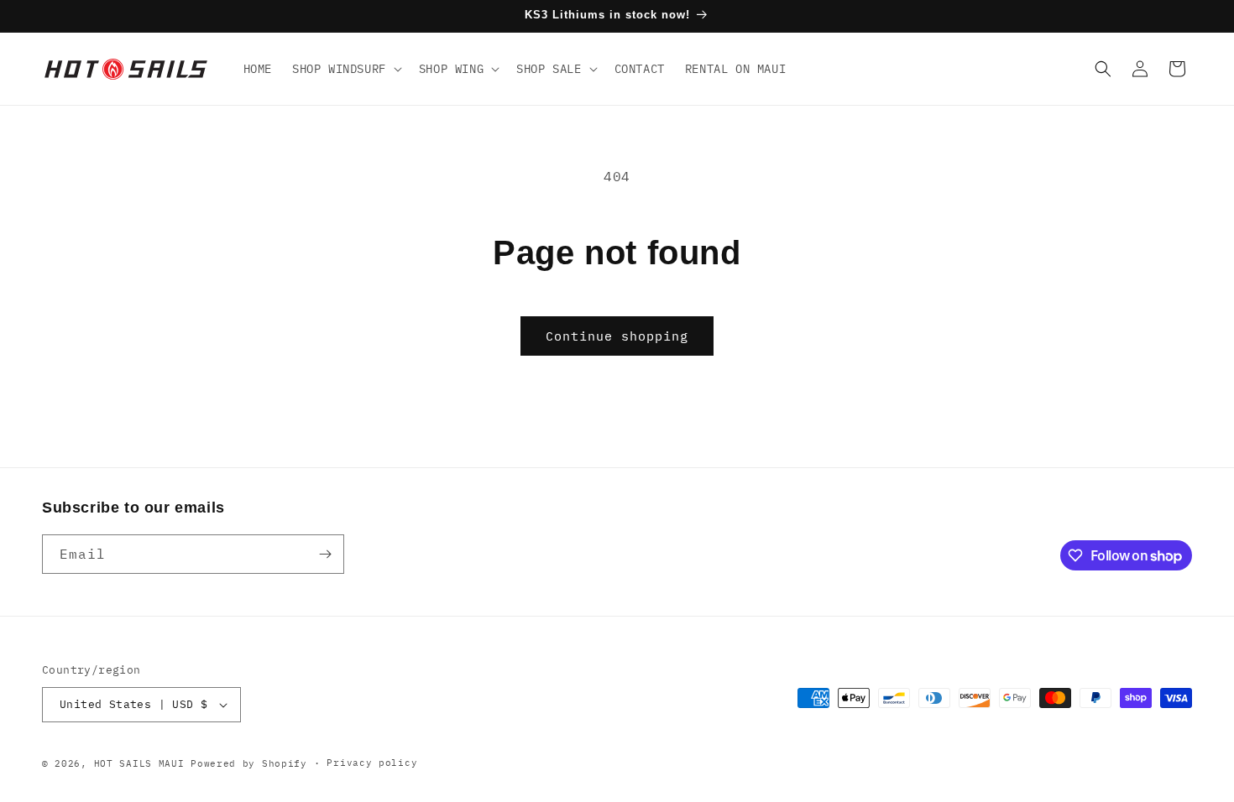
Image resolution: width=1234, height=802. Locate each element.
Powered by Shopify (249, 763)
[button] (345, 68)
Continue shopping (617, 336)
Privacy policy (372, 762)
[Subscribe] (324, 554)
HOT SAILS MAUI (139, 763)
